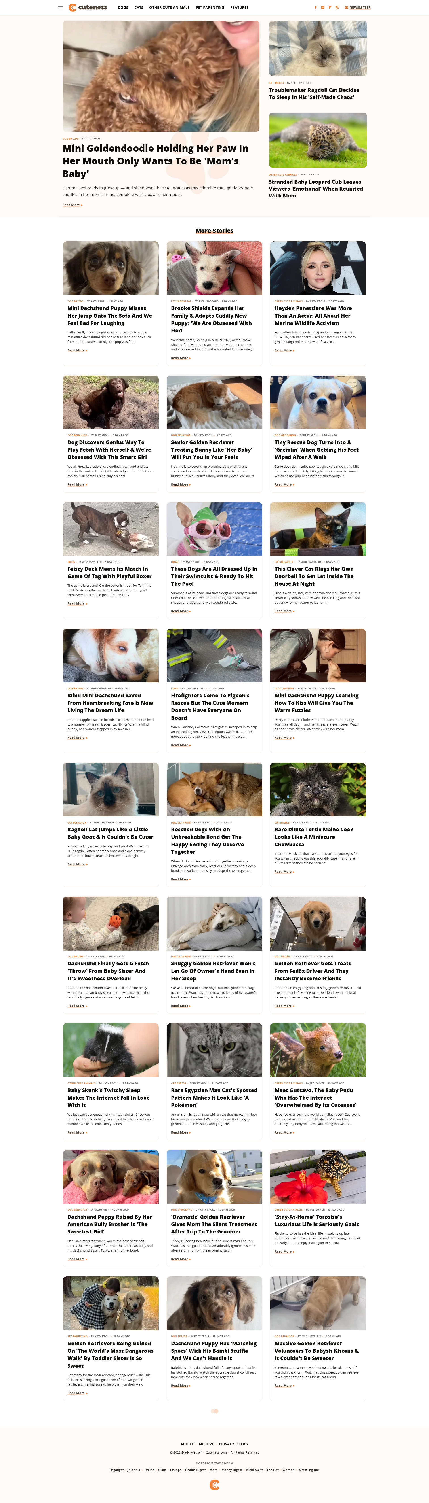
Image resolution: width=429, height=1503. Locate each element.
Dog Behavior (77, 435)
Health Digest (195, 1470)
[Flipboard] (330, 8)
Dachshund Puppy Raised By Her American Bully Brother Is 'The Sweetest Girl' (109, 1224)
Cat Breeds (276, 83)
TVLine (149, 1470)
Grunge (175, 1470)
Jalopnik (134, 1470)
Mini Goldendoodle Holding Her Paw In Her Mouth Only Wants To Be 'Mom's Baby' (155, 161)
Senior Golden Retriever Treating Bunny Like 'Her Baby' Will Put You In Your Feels (211, 450)
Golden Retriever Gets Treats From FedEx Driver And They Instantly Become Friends (313, 971)
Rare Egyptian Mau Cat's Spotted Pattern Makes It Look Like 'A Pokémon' (214, 1098)
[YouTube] (323, 8)
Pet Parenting (210, 7)
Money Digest (231, 1470)
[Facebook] (316, 8)
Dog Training (284, 688)
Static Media (190, 1452)
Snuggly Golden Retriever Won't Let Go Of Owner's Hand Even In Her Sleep (213, 971)
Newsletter (360, 7)
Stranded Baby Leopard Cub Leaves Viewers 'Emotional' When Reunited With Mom (316, 188)
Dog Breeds (70, 138)
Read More (71, 205)
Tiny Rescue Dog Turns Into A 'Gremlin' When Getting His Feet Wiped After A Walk (317, 450)
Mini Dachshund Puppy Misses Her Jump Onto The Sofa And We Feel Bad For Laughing (109, 315)
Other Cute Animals (169, 7)
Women (288, 1470)
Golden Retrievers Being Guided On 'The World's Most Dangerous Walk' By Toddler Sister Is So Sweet (110, 1354)
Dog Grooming (285, 435)
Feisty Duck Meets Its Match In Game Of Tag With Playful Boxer (109, 572)
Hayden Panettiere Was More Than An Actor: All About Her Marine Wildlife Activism (313, 315)
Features (240, 7)
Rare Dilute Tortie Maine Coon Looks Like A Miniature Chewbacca (314, 837)
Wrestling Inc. (309, 1470)
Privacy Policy (233, 1443)
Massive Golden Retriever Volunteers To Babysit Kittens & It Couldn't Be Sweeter (317, 1351)
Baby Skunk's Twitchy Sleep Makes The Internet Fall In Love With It (108, 1098)
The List (273, 1470)
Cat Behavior (284, 561)
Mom (214, 1470)
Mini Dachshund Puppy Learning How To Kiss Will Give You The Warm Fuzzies (317, 703)
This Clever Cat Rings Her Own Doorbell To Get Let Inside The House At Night (314, 576)
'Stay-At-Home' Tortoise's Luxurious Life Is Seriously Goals (317, 1220)
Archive (206, 1443)
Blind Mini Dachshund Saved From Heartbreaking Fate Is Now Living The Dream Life (110, 703)
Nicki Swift (254, 1470)
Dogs (123, 7)
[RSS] (337, 8)
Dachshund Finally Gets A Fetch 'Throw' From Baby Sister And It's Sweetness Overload (108, 971)
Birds (71, 561)
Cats (138, 7)
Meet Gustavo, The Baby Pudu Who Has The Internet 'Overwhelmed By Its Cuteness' (316, 1098)
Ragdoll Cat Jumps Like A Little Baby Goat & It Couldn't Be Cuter (110, 833)
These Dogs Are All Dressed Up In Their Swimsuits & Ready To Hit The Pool (214, 576)
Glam (162, 1470)
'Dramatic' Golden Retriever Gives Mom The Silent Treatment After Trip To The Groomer (214, 1224)
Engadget (116, 1470)
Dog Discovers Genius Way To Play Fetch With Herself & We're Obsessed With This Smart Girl (109, 450)
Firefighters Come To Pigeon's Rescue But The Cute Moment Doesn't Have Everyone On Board (210, 706)
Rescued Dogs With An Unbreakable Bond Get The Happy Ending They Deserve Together (207, 840)
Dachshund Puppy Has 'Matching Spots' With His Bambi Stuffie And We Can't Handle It (214, 1351)
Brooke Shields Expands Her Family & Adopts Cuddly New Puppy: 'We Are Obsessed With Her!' (211, 319)
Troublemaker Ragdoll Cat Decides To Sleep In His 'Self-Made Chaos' (314, 93)
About (187, 1443)
